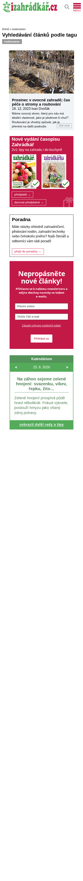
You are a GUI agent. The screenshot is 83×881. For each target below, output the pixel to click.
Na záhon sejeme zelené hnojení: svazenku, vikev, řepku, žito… (41, 384)
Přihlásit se (41, 338)
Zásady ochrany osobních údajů (41, 325)
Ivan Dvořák (40, 108)
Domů (5, 29)
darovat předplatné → (29, 202)
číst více (64, 125)
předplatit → (22, 194)
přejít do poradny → (27, 251)
